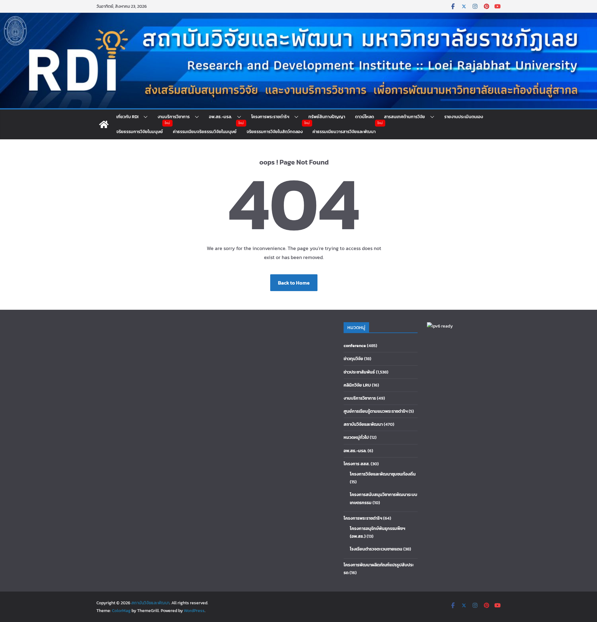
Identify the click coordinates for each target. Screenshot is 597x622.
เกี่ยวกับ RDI (127, 117)
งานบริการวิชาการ (174, 117)
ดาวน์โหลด (364, 117)
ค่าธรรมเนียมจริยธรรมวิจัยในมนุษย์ (205, 131)
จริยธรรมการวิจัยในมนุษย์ (139, 131)
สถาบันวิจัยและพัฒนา (363, 424)
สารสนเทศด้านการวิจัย (404, 117)
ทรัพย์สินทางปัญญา (326, 117)
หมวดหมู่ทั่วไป (356, 437)
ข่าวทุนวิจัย (353, 358)
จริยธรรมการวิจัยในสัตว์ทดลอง (275, 131)
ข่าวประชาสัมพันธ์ (359, 372)
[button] (143, 117)
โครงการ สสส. (357, 464)
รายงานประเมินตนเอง (463, 117)
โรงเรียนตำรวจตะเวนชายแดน (376, 549)
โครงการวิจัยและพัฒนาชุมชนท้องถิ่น (383, 474)
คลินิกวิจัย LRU (357, 385)
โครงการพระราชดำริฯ (270, 117)
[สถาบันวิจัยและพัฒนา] (298, 17)
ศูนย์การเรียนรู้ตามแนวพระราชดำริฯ (376, 411)
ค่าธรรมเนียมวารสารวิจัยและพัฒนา (344, 131)
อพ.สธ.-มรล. (220, 117)
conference (355, 345)
